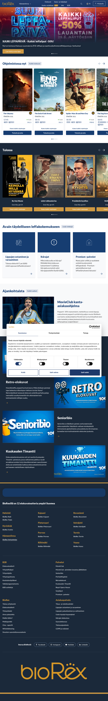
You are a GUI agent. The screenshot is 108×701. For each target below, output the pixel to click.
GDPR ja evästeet (62, 629)
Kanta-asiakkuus (50, 5)
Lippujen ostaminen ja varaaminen (68, 607)
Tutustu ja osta (17, 133)
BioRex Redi (7, 517)
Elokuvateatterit (8, 566)
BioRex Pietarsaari (44, 526)
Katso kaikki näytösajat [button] (17, 128)
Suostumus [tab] (22, 333)
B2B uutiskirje (8, 587)
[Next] (103, 63)
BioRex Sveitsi (8, 530)
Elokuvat (48, 2)
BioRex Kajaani (43, 517)
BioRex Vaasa (78, 546)
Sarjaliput (59, 591)
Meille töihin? (8, 618)
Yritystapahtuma (9, 577)
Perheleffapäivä (61, 577)
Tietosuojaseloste (62, 625)
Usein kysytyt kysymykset (65, 614)
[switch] (42, 363)
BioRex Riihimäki (44, 546)
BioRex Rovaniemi (79, 517)
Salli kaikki (85, 372)
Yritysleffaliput (8, 570)
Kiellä (23, 372)
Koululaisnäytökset (10, 580)
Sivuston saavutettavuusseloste (14, 632)
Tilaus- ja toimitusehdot (64, 604)
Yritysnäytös (7, 573)
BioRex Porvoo (43, 536)
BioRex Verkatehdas (10, 540)
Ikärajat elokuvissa (62, 618)
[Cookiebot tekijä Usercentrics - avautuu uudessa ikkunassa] (90, 327)
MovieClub (60, 566)
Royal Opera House (63, 587)
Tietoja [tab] (85, 333)
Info (62, 5)
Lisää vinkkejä (68, 227)
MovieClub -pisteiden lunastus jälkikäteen (71, 570)
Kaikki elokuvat (34, 64)
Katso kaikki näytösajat (17, 209)
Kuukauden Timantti (63, 584)
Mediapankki (7, 622)
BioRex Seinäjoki (79, 526)
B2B (68, 5)
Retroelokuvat (61, 580)
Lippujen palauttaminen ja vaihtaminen (70, 611)
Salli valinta (54, 372)
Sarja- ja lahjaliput (60, 2)
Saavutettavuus (61, 622)
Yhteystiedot (7, 611)
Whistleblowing (8, 629)
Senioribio (59, 573)
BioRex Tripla (7, 520)
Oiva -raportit (8, 625)
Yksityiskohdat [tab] (54, 333)
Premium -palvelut (62, 594)
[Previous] (99, 63)
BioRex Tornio (78, 536)
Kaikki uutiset (32, 291)
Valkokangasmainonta (11, 584)
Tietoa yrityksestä (9, 604)
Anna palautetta (8, 614)
